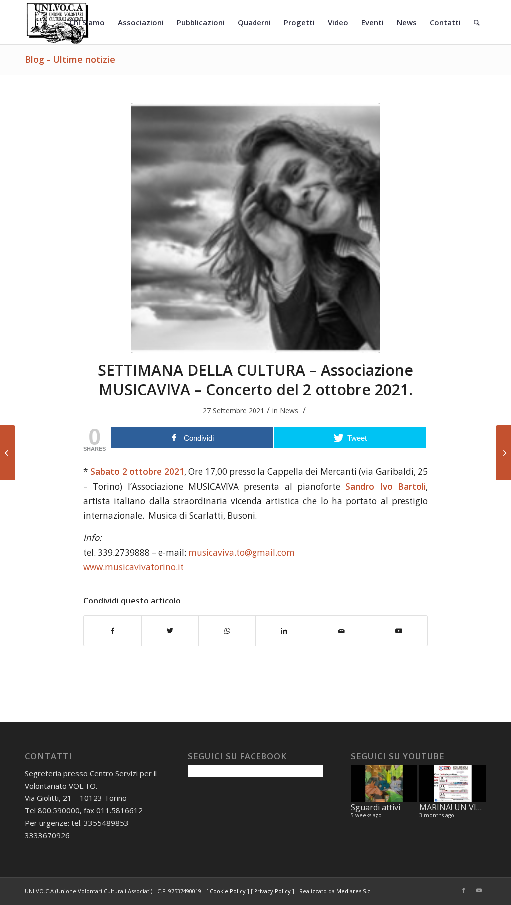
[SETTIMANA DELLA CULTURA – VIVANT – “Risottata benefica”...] (503, 452)
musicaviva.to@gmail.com (241, 552)
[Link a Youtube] (398, 631)
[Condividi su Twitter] (170, 631)
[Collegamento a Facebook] (463, 890)
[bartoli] (255, 228)
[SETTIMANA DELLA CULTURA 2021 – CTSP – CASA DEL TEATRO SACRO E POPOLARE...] (7, 452)
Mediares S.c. (354, 891)
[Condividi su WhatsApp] (227, 631)
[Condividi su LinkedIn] (284, 631)
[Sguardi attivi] (384, 783)
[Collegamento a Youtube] (478, 890)
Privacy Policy (272, 891)
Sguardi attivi (375, 807)
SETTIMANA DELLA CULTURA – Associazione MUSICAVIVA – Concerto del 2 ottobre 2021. (255, 380)
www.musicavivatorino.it (133, 567)
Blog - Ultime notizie (70, 59)
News (289, 410)
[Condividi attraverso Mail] (341, 631)
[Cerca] (476, 22)
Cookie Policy (228, 891)
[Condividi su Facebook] (112, 631)
